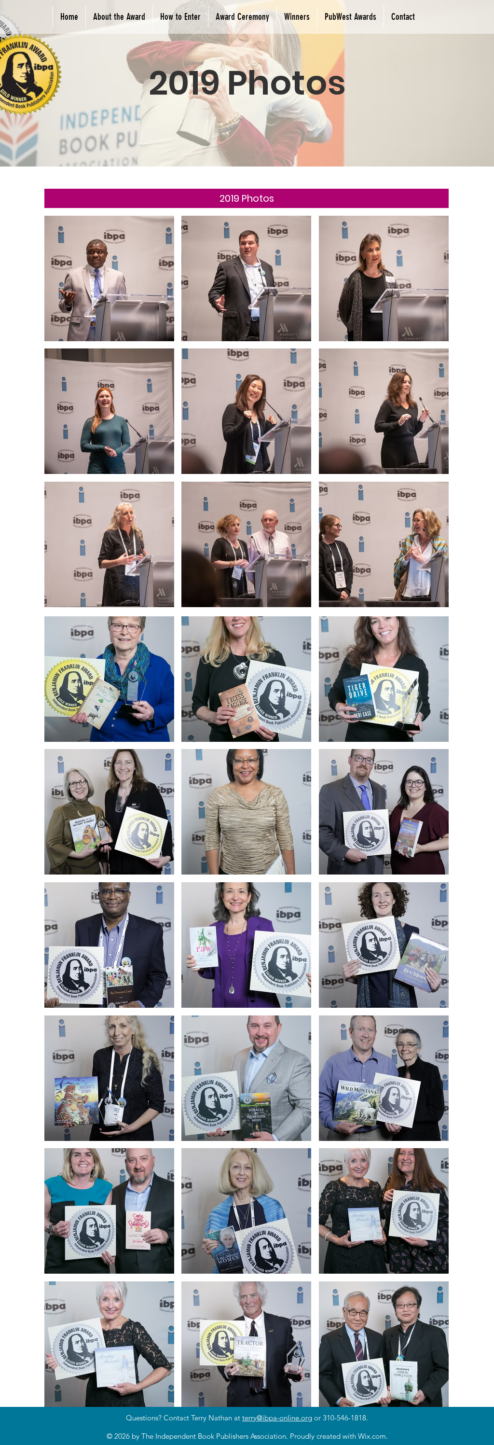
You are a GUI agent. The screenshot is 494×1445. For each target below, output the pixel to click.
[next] (431, 416)
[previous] (62, 416)
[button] (350, 17)
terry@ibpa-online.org (277, 1417)
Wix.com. (373, 1436)
